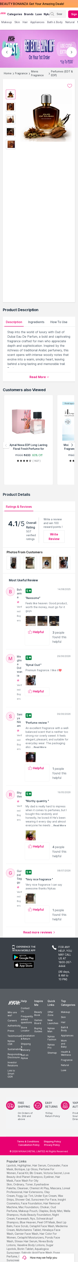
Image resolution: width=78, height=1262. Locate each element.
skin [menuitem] (17, 22)
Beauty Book (38, 1013)
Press (11, 1030)
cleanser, (23, 1188)
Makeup (65, 1012)
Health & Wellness (66, 1053)
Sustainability (15, 1049)
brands (29, 14)
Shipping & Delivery (26, 1046)
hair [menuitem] (25, 22)
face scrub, (21, 1226)
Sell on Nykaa (24, 1057)
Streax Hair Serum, (26, 1241)
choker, (45, 1207)
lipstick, (12, 1165)
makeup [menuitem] (6, 22)
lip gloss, (32, 1169)
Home (8, 73)
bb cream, (36, 1173)
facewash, (22, 1218)
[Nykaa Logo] (3, 13)
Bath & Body (64, 1029)
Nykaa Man (51, 1030)
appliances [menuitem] (37, 22)
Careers (12, 1020)
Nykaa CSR (11, 1042)
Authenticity (14, 1025)
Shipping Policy (52, 1141)
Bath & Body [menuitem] (55, 22)
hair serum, (39, 1165)
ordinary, (19, 1184)
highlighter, (24, 1165)
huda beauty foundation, (35, 1214)
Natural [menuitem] (70, 22)
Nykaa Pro (51, 1046)
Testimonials (15, 1035)
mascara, (56, 1188)
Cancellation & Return (28, 1037)
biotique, (20, 1169)
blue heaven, (28, 1222)
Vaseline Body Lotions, (31, 1245)
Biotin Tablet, (25, 1248)
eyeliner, (49, 1176)
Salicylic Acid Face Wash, (37, 1252)
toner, (29, 1184)
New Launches (53, 1022)
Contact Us (25, 1010)
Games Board (38, 1022)
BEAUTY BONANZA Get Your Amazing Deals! (32, 4)
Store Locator (25, 1029)
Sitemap (52, 1052)
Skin (63, 1017)
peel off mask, (46, 1222)
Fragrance (21, 73)
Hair (63, 1022)
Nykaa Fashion (52, 1038)
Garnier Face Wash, (27, 1233)
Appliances (67, 1035)
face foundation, (32, 1203)
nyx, (33, 1218)
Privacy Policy (52, 1144)
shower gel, (22, 1199)
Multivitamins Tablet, (28, 1229)
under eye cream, (45, 1195)
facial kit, (23, 1173)
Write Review (54, 536)
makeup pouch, (28, 1211)
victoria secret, (53, 1173)
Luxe (63, 1070)
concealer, (54, 1165)
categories (14, 14)
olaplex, (44, 1211)
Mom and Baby (64, 1043)
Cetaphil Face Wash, (42, 1226)
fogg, (19, 1195)
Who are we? (12, 1014)
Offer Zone (50, 1013)
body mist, (56, 1211)
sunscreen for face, (44, 1199)
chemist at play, (40, 1188)
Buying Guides (38, 1030)
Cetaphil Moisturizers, (30, 1237)
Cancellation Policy (29, 1144)
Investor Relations (13, 1064)
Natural (65, 1065)
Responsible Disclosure (15, 1056)
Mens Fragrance (37, 73)
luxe (38, 14)
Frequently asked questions (27, 1019)
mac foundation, (29, 1207)
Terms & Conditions (28, 1141)
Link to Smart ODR (11, 1073)
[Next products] (72, 445)
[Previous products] (6, 445)
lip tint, (29, 1195)
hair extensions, (33, 1192)
